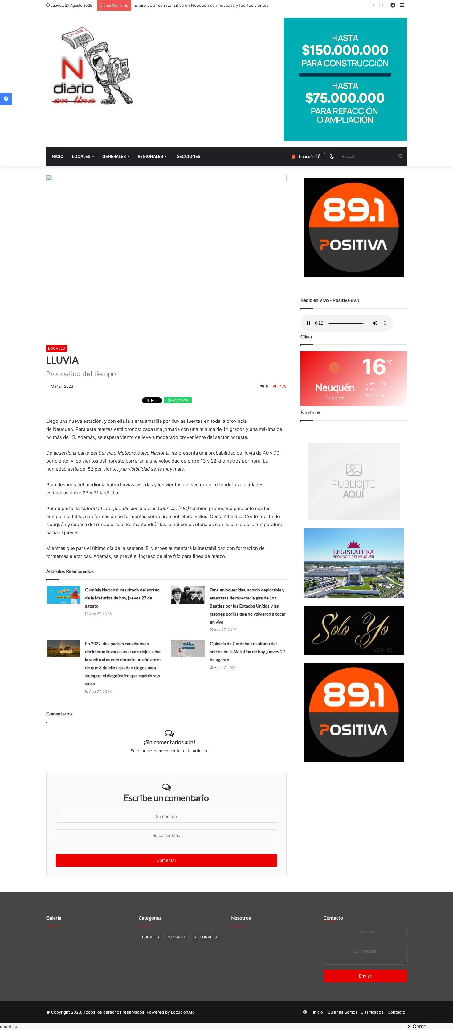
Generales (114, 156)
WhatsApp (179, 400)
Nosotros (241, 918)
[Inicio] (92, 68)
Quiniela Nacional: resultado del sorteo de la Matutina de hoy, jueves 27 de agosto (122, 597)
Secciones (188, 156)
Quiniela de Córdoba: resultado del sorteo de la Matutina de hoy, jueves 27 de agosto (247, 651)
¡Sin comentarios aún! (169, 742)
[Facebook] (6, 99)
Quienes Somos (342, 1012)
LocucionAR (182, 1012)
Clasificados (372, 1012)
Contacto (333, 918)
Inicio (57, 156)
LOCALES (81, 156)
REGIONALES (150, 156)
